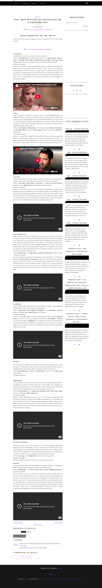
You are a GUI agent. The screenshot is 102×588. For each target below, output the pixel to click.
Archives (34, 3)
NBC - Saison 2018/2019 (77, 223)
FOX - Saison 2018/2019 (77, 199)
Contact (42, 3)
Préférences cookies (80, 579)
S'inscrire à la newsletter (19, 536)
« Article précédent (18, 522)
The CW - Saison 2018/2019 (76, 129)
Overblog (59, 568)
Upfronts (38, 17)
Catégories (25, 3)
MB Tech (51, 574)
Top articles (41, 579)
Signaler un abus (53, 579)
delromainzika (31, 547)
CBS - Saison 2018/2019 (77, 152)
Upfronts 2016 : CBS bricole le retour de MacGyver (76, 251)
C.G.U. (59, 579)
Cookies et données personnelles (69, 579)
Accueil (16, 3)
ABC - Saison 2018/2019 (77, 176)
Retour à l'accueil (38, 525)
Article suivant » (58, 522)
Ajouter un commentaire (26, 556)
